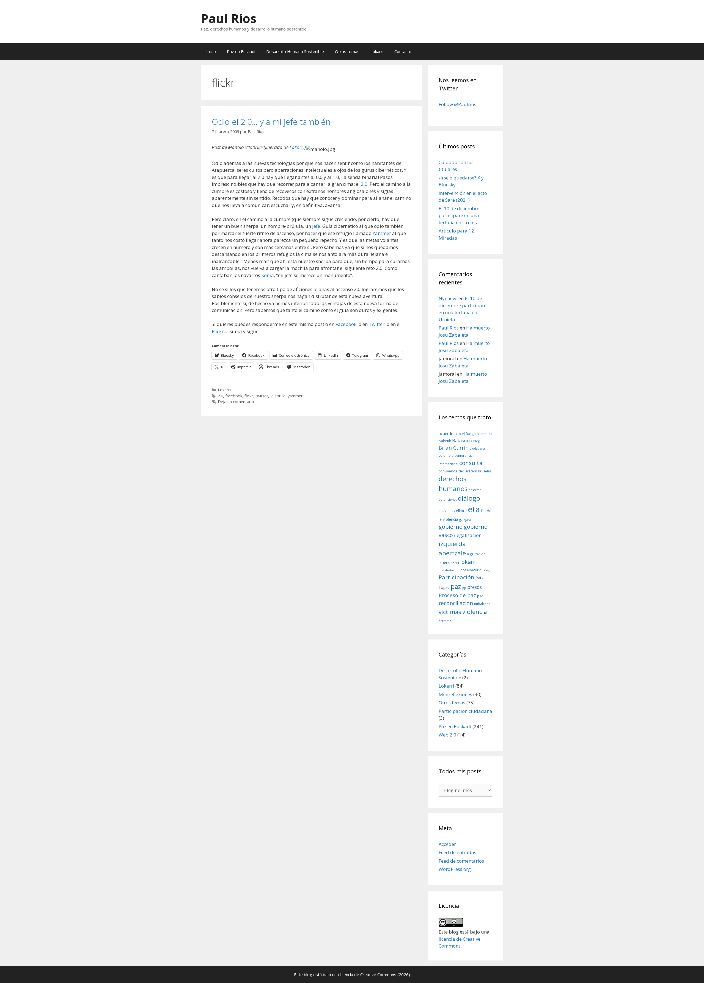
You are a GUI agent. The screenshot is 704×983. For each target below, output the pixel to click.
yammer (295, 395)
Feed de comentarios (461, 861)
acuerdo (446, 433)
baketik (445, 440)
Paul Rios (229, 18)
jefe (316, 226)
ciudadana (477, 448)
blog (476, 441)
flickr (248, 395)
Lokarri (376, 51)
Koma (267, 275)
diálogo (469, 498)
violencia (474, 612)
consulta (471, 463)
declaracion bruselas (475, 471)
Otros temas (347, 51)
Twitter (376, 324)
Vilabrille (277, 395)
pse (480, 595)
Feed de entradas (457, 852)
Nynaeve (448, 298)
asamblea (484, 433)
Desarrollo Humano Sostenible (295, 51)
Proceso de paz (457, 595)
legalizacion (476, 554)
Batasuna (462, 440)
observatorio (471, 569)
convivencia (448, 471)
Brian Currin (454, 447)
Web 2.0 (447, 735)
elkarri (461, 510)
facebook (233, 395)
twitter (261, 395)
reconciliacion (456, 603)
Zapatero (445, 620)
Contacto (402, 51)
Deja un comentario (236, 401)
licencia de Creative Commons (368, 974)
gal (461, 519)
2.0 (364, 184)
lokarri (468, 562)
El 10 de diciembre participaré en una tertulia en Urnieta (459, 215)
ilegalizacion (468, 535)
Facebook (346, 324)
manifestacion (449, 570)
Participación (456, 577)
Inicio (211, 51)
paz (456, 586)
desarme (475, 490)
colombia (446, 455)
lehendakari (449, 562)
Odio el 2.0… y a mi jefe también (271, 121)
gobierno (451, 526)
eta (474, 509)
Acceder (447, 844)
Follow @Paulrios (457, 104)
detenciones (448, 500)
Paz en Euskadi (241, 51)
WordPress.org (455, 869)
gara (467, 519)
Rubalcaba (482, 604)
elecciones (447, 511)
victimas (450, 612)
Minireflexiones (455, 694)
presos (474, 587)
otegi (486, 570)
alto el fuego (465, 433)
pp (464, 588)
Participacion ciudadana (465, 711)
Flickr (218, 331)
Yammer (382, 233)
